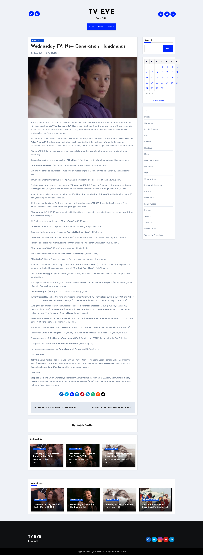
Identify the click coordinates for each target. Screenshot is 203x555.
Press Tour (149, 198)
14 (152, 77)
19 (177, 77)
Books (147, 117)
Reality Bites (150, 204)
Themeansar (120, 551)
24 (167, 83)
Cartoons (148, 123)
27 (147, 88)
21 (152, 83)
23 (162, 83)
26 (177, 83)
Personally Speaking (153, 185)
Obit (146, 173)
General (147, 142)
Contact (110, 27)
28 (152, 88)
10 (167, 72)
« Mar (155, 101)
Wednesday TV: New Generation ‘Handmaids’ (78, 46)
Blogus (109, 551)
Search (148, 40)
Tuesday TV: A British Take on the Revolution (56, 407)
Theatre (148, 222)
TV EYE (101, 12)
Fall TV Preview (151, 129)
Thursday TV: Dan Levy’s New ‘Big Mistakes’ (110, 407)
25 (172, 83)
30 (162, 88)
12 (177, 72)
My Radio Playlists (152, 160)
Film (146, 135)
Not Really (149, 166)
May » (161, 101)
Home (91, 27)
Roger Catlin (39, 53)
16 (162, 77)
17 (167, 77)
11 (172, 72)
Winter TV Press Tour (153, 235)
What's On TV (37, 40)
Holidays (148, 148)
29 (157, 88)
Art (145, 111)
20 (147, 83)
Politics (147, 191)
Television (148, 216)
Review (147, 210)
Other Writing (150, 179)
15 (157, 77)
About (100, 27)
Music (147, 154)
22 (157, 83)
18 (172, 77)
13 (147, 77)
